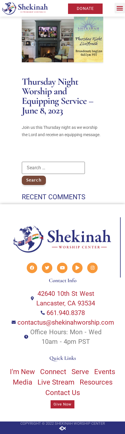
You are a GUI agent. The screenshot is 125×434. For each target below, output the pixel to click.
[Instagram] (92, 268)
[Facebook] (32, 268)
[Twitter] (47, 268)
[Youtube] (62, 268)
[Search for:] (53, 168)
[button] (120, 8)
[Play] (77, 268)
